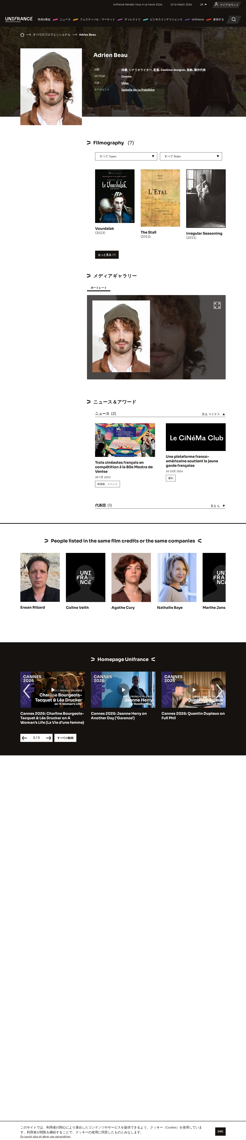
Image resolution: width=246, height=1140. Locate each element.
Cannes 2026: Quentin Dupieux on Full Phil (122, 715)
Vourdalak (104, 228)
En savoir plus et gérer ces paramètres (45, 1136)
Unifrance (198, 19)
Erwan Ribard (32, 607)
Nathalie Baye (170, 607)
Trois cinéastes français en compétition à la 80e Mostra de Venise (124, 467)
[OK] (220, 1131)
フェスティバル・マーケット (97, 19)
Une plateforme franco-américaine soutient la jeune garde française (192, 461)
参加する (218, 19)
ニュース (65, 19)
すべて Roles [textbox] (172, 156)
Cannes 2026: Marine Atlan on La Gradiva (192, 715)
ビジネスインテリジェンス (166, 19)
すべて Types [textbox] (108, 156)
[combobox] (126, 156)
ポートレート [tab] (99, 287)
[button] (217, 306)
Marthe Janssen (217, 607)
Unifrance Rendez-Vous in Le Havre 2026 (137, 4)
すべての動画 (65, 738)
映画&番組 (44, 19)
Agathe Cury (123, 607)
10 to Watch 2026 (181, 4)
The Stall (148, 232)
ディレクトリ (132, 19)
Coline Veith (77, 607)
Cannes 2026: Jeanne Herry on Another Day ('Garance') (48, 715)
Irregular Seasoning (204, 233)
